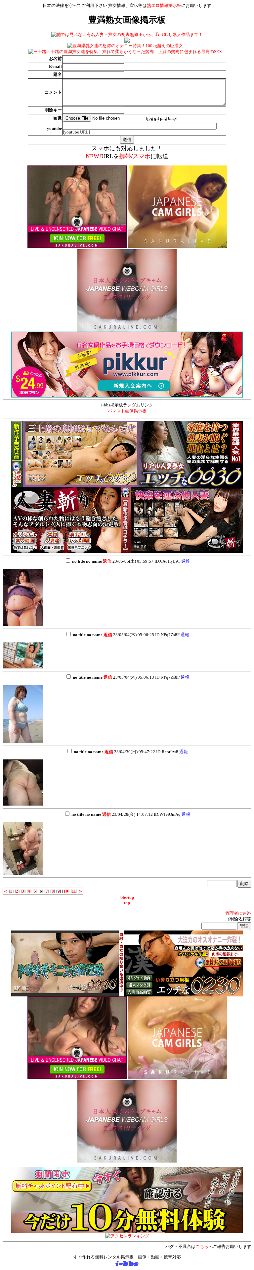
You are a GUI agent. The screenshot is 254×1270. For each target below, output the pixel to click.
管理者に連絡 (238, 913)
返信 (107, 561)
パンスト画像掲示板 (127, 410)
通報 (185, 561)
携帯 (125, 156)
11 (74, 891)
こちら (201, 1246)
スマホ (141, 156)
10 (66, 891)
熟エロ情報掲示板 (164, 5)
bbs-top (127, 897)
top (127, 902)
